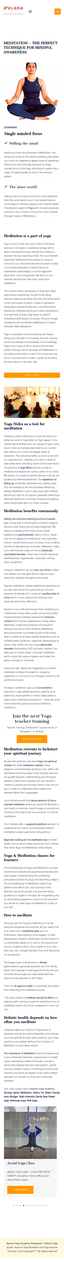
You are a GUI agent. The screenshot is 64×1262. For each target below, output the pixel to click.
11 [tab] (46, 1205)
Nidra (48, 1092)
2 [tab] (17, 1205)
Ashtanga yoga (18, 1100)
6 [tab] (30, 1205)
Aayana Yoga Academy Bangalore (24, 1243)
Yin (42, 1092)
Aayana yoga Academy (42, 1088)
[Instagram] (30, 11)
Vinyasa (8, 1092)
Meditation (26, 1092)
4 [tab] (23, 1205)
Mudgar (14, 1096)
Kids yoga (32, 1100)
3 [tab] (20, 1205)
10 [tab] (43, 1205)
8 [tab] (37, 1205)
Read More (20, 1189)
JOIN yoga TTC (32, 739)
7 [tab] (33, 1205)
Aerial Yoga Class (21, 1163)
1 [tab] (14, 1205)
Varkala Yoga (51, 1243)
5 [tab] (27, 1205)
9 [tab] (40, 1205)
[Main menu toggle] (57, 11)
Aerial (16, 1092)
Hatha (36, 1092)
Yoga (30, 208)
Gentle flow (41, 1096)
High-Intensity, (27, 1096)
